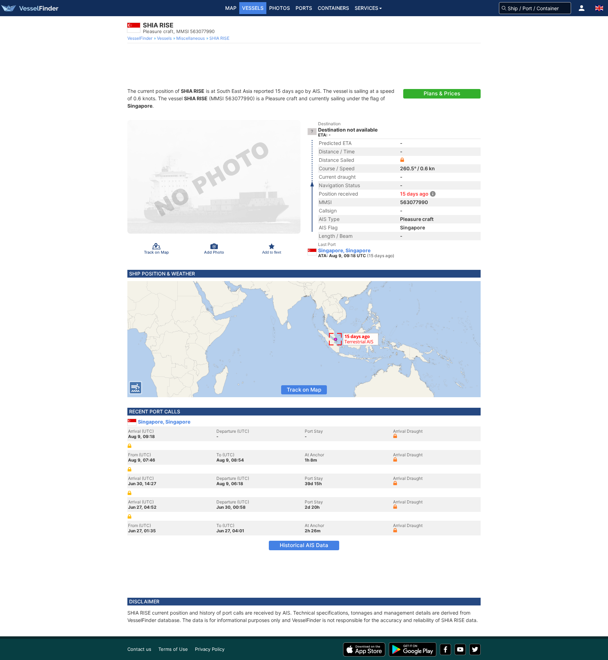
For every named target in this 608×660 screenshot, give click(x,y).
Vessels (253, 8)
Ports (304, 8)
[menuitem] (140, 38)
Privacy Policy (209, 649)
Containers (333, 8)
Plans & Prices (442, 93)
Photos (279, 8)
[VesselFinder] (29, 8)
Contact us (139, 649)
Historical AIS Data (304, 545)
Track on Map (304, 389)
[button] (581, 8)
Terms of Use (173, 649)
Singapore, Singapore (344, 250)
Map (230, 8)
